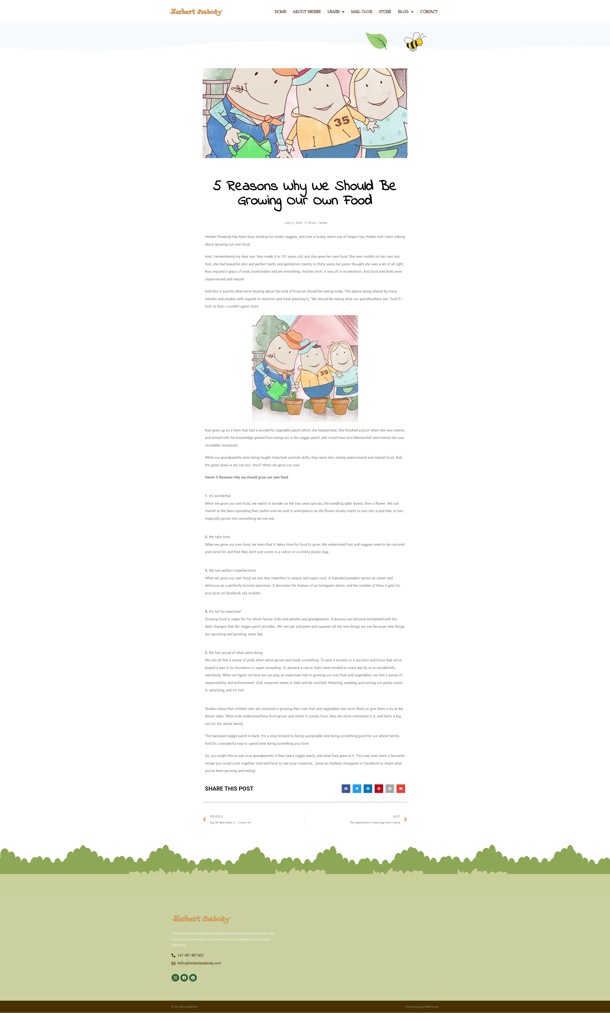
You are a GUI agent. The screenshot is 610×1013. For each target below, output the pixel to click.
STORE (385, 11)
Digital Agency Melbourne (422, 1006)
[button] (346, 788)
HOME (280, 11)
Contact (428, 11)
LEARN (334, 11)
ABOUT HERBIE (307, 11)
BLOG (403, 11)
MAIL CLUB (361, 11)
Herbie (323, 223)
